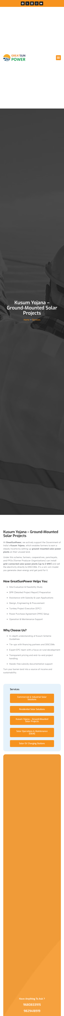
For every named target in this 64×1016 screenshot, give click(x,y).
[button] (58, 57)
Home (27, 319)
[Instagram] (37, 3)
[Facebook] (23, 3)
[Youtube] (41, 3)
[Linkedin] (32, 3)
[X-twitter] (27, 3)
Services (36, 319)
